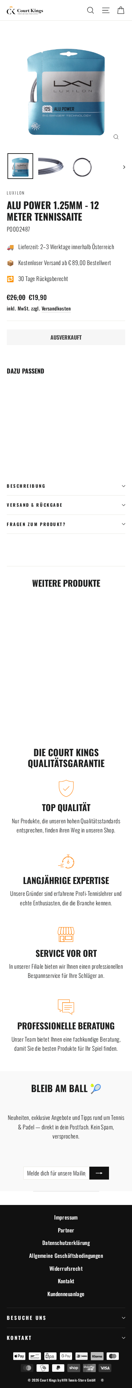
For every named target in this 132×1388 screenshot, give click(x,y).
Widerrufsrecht (66, 1268)
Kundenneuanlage (65, 1294)
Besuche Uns (27, 1317)
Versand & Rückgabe (35, 505)
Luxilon (16, 193)
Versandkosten (56, 308)
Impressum (66, 1217)
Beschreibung (26, 486)
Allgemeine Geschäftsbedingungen (66, 1255)
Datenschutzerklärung (66, 1243)
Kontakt (66, 1281)
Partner (66, 1230)
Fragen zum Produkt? (36, 524)
